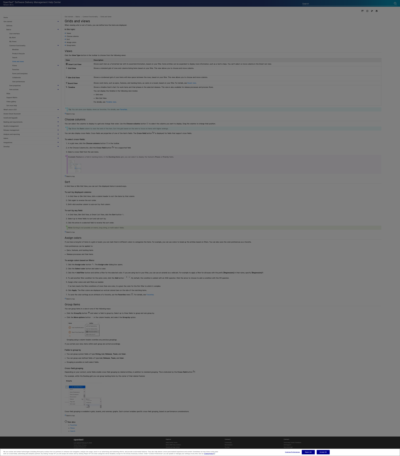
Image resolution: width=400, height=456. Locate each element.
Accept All (323, 452)
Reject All (308, 452)
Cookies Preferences (292, 452)
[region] (200, 452)
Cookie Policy (208, 454)
